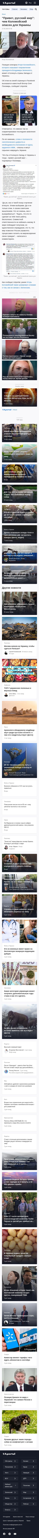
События (14, 9)
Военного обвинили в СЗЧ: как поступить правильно (18, 787)
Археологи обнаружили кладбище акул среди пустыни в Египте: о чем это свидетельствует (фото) (19, 732)
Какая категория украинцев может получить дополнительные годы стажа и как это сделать (19, 993)
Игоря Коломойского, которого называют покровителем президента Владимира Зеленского (19, 67)
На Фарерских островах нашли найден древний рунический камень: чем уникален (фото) (19, 825)
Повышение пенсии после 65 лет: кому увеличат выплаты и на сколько (17, 805)
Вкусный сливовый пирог (12, 1047)
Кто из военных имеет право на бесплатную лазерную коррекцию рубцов (19, 951)
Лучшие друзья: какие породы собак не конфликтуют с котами (18, 1440)
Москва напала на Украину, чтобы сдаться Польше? (19, 647)
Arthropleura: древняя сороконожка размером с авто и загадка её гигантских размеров (19, 1085)
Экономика (23, 9)
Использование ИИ (8, 1528)
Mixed (4, 14)
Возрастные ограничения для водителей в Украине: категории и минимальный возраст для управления (19, 1104)
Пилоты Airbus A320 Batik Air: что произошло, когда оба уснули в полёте (17, 1122)
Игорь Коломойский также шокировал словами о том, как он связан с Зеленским (19, 285)
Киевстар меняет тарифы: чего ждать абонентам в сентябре (18, 1359)
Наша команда (30, 1516)
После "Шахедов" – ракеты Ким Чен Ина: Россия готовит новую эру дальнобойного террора (18, 1067)
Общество (33, 9)
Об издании (6, 1516)
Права (28, 1520)
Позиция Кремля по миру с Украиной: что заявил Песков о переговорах (18, 1399)
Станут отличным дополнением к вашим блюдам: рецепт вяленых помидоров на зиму (18, 1141)
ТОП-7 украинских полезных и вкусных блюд (17, 689)
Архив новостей (18, 1516)
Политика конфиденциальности (12, 1524)
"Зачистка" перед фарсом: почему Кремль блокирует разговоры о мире (18, 842)
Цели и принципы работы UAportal (13, 1520)
